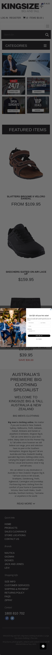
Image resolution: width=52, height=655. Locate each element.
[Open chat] (43, 646)
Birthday (29, 328)
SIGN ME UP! (38, 335)
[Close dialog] (50, 309)
